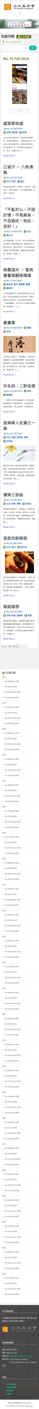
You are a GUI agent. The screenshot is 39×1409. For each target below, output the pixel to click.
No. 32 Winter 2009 (12, 1096)
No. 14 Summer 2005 (13, 1211)
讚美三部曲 (13, 494)
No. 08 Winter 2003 (12, 1252)
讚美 (19, 503)
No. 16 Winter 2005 (12, 1200)
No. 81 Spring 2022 (12, 775)
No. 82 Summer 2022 (13, 770)
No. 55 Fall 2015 (11, 946)
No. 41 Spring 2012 (12, 1035)
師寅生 (29, 503)
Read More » (9, 155)
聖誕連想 (11, 606)
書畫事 (9, 322)
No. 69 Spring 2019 (12, 853)
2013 (4, 988)
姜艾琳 (23, 547)
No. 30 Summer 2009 (13, 1107)
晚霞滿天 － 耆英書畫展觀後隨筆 (18, 272)
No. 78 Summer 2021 (13, 796)
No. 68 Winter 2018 (12, 863)
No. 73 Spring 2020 (12, 827)
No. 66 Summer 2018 (13, 873)
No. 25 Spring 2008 (12, 1138)
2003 (4, 1248)
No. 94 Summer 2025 (13, 692)
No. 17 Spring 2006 (12, 1190)
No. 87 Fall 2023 (11, 738)
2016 (4, 910)
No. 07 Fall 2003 (11, 1257)
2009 (4, 1092)
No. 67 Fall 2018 (11, 868)
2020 (4, 806)
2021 (4, 781)
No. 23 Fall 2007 (11, 1153)
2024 (4, 703)
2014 (4, 962)
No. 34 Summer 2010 (13, 1081)
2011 (4, 1040)
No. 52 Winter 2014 (12, 966)
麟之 (22, 181)
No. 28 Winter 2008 (12, 1122)
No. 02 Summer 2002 (13, 1289)
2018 (4, 858)
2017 (4, 884)
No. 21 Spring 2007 (12, 1164)
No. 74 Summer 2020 (13, 822)
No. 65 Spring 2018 (12, 879)
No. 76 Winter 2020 (12, 811)
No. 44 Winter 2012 (12, 1018)
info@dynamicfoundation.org (20, 1356)
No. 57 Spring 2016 (12, 931)
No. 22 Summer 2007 (13, 1159)
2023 (4, 729)
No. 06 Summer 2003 (13, 1263)
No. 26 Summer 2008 (13, 1133)
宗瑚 (8, 331)
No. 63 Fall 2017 (11, 894)
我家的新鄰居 (15, 538)
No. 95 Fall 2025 (11, 686)
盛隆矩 (9, 394)
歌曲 (14, 615)
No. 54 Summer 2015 (13, 951)
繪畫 (28, 284)
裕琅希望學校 (11, 1384)
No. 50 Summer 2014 (13, 977)
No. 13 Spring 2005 (12, 1216)
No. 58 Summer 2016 (13, 925)
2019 (4, 832)
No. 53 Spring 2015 (12, 957)
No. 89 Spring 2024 (12, 723)
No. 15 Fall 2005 (11, 1205)
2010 (4, 1066)
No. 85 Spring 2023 (12, 749)
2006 (4, 1170)
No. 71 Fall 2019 (11, 842)
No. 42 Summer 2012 (13, 1029)
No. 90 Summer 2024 (13, 718)
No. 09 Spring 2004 (12, 1242)
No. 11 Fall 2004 (11, 1231)
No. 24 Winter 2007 (12, 1148)
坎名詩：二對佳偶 (19, 385)
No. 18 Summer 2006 (13, 1185)
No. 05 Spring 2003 (12, 1268)
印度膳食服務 (11, 1387)
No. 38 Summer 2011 (13, 1055)
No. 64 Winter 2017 (12, 889)
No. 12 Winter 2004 (12, 1226)
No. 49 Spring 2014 (12, 983)
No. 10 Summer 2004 (13, 1237)
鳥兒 (14, 547)
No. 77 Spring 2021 (12, 801)
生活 (8, 181)
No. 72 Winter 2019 (12, 837)
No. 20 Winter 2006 (12, 1174)
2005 (4, 1196)
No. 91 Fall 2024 (11, 712)
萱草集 (20, 437)
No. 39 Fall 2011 (11, 1050)
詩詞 (14, 181)
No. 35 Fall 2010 (11, 1076)
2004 (4, 1222)
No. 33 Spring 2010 (12, 1086)
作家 (8, 437)
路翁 (30, 615)
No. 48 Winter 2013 (12, 992)
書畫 (29, 327)
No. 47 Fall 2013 (11, 998)
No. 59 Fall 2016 (11, 920)
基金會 (9, 284)
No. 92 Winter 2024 (12, 707)
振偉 (25, 132)
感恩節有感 (13, 123)
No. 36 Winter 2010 (12, 1070)
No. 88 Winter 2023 (12, 733)
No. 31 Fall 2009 (11, 1102)
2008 (4, 1118)
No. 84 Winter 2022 (12, 759)
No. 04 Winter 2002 (12, 1278)
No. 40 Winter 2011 (12, 1044)
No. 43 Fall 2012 (11, 1024)
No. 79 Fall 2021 (11, 790)
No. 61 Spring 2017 (12, 905)
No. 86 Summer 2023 (13, 744)
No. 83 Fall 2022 (11, 764)
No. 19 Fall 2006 (11, 1179)
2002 (4, 1273)
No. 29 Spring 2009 (12, 1112)
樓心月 (9, 235)
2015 (4, 936)
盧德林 (9, 288)
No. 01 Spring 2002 (12, 1294)
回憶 (8, 132)
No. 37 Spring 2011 (12, 1060)
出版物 (8, 1394)
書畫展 (22, 284)
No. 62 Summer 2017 (13, 899)
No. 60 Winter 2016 (12, 915)
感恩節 (15, 132)
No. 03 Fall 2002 (11, 1283)
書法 (16, 284)
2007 (4, 1144)
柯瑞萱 (9, 441)
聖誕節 (20, 615)
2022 (4, 755)
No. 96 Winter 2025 (12, 681)
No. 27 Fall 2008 (11, 1127)
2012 (4, 1014)
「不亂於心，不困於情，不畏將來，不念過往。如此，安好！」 (19, 217)
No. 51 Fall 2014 (14, 128)
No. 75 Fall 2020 (11, 816)
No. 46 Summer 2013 (13, 1003)
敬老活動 (9, 1390)
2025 (4, 677)
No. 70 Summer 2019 (13, 848)
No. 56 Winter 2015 (12, 940)
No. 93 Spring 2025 (12, 697)
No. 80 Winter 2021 (12, 785)
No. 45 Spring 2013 (12, 1009)
